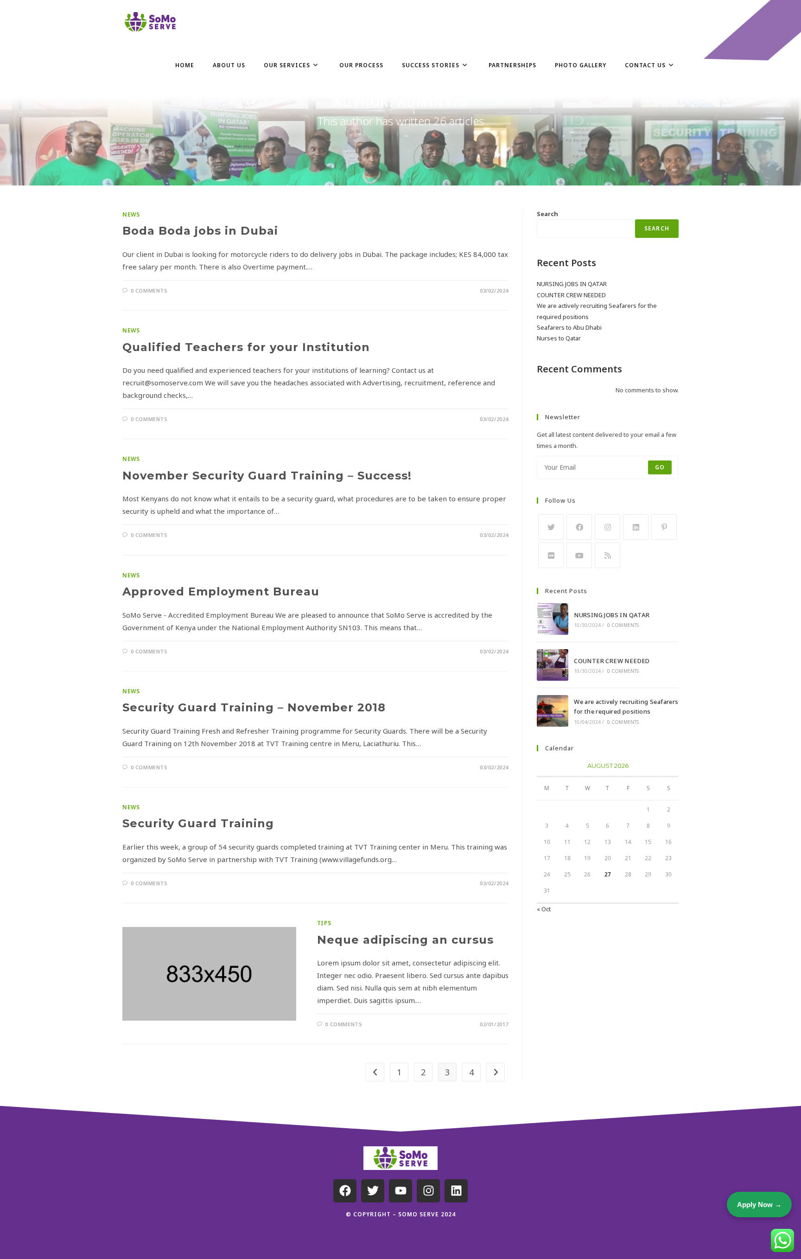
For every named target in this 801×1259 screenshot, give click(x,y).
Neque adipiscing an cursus (405, 939)
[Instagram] (607, 527)
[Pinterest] (664, 527)
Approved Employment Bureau (220, 591)
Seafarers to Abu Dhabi (569, 327)
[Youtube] (579, 555)
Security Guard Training (198, 823)
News (131, 214)
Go (660, 467)
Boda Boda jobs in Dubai (200, 230)
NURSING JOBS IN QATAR (572, 284)
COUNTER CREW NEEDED (571, 295)
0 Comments (149, 290)
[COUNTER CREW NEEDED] (552, 665)
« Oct (544, 909)
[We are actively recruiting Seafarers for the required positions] (552, 711)
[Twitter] (372, 1190)
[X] (551, 527)
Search (547, 214)
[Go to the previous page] (375, 1072)
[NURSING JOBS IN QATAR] (552, 619)
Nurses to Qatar (559, 338)
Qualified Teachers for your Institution (246, 347)
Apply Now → (759, 1204)
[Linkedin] (456, 1190)
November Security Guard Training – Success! (267, 475)
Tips (324, 923)
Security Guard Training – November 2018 (254, 707)
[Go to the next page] (495, 1072)
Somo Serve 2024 (427, 1214)
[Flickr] (551, 555)
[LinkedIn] (635, 527)
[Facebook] (579, 527)
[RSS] (607, 555)
